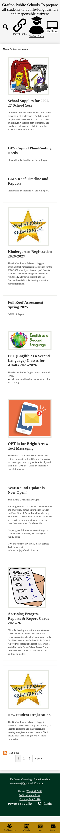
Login (44, 804)
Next (37, 758)
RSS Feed (14, 752)
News (40, 830)
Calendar (26, 830)
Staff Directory (10, 830)
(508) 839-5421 (34, 791)
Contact (53, 830)
